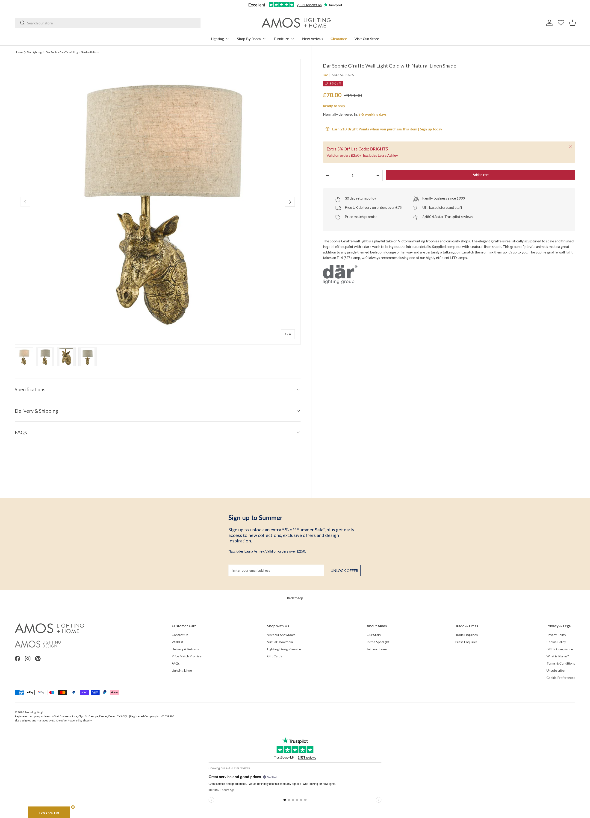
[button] (329, 391)
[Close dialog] (360, 339)
